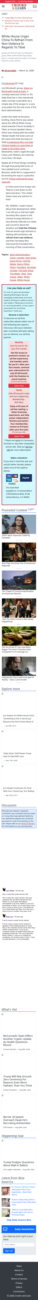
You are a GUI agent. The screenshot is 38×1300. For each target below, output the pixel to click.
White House (23, 280)
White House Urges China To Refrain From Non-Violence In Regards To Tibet (17, 41)
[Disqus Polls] (19, 857)
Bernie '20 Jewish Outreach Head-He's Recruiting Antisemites (16, 1120)
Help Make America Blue (19, 1219)
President (21, 267)
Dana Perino (16, 260)
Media (13, 264)
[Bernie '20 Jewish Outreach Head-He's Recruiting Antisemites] (19, 1104)
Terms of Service (28, 823)
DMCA (19, 1287)
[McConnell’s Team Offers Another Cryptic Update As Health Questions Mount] (19, 1023)
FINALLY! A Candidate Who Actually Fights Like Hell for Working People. (22, 1212)
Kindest (12, 483)
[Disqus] (19, 913)
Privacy (19, 1283)
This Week (15, 273)
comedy (20, 257)
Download (9, 83)
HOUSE (26, 260)
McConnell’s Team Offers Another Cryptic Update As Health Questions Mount (18, 1040)
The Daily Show (25, 270)
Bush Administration (20, 254)
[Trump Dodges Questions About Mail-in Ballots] (19, 1149)
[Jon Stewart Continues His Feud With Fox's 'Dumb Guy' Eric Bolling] (19, 775)
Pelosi (13, 267)
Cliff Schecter (8, 1127)
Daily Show (30, 257)
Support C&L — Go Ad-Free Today (19, 1)
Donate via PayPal (26, 478)
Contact (19, 1274)
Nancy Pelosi (23, 264)
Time (29, 273)
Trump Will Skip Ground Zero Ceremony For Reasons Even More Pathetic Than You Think (17, 1081)
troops (13, 276)
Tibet (23, 273)
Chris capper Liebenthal (11, 1169)
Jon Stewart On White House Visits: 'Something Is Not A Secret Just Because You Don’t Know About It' (19, 718)
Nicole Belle (10, 70)
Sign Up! (9, 1251)
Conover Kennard (9, 1049)
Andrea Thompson (10, 1090)
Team (19, 1266)
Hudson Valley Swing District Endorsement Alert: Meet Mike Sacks (24, 1202)
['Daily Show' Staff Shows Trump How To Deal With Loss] (19, 740)
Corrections (19, 1291)
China (12, 257)
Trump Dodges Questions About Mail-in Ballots (18, 1163)
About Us (19, 1270)
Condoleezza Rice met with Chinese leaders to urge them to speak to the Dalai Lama (17, 145)
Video (20, 276)
